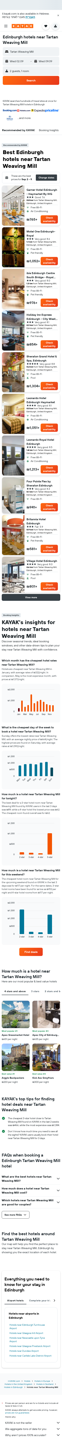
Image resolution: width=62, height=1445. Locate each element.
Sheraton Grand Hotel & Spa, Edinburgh (42, 358)
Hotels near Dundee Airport (24, 1350)
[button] (58, 15)
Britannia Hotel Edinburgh (36, 521)
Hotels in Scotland (44, 1384)
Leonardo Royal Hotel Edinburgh (40, 441)
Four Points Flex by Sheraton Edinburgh (40, 483)
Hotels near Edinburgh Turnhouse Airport (27, 1326)
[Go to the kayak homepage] (22, 26)
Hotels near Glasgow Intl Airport (26, 1333)
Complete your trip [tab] (40, 1300)
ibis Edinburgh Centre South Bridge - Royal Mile (41, 275)
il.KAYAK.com (14, 1381)
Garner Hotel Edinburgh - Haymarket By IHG (42, 192)
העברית (30, 17)
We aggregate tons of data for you (25, 1429)
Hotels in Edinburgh (13, 1387)
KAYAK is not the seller (18, 1422)
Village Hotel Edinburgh (42, 561)
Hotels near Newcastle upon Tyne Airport (27, 1339)
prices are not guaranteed (17, 1412)
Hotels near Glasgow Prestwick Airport (29, 1346)
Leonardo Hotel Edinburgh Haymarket (41, 400)
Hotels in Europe (42, 1381)
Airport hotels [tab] (15, 1300)
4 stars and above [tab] (15, 991)
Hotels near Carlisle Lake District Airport (30, 1355)
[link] (31, 952)
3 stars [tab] (35, 991)
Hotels (27, 1381)
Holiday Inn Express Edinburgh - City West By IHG (41, 317)
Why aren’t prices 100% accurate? (25, 1435)
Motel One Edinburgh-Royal (41, 233)
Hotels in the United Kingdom (18, 1384)
